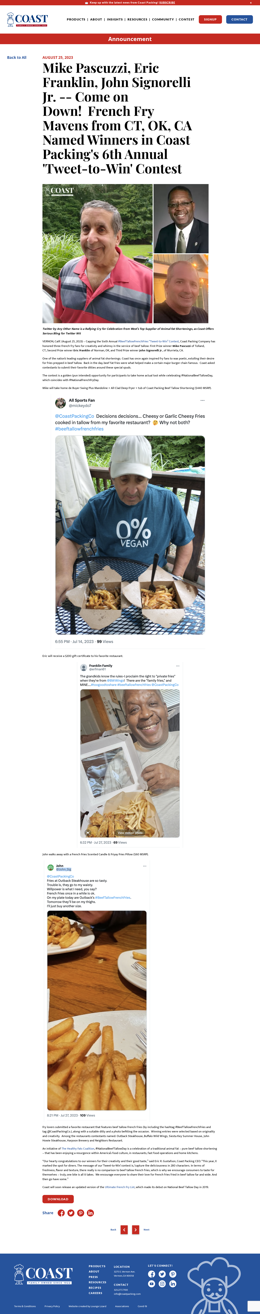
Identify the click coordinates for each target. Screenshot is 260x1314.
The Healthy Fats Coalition (78, 1148)
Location (122, 1266)
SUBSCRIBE (167, 2)
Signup (210, 19)
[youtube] (151, 1283)
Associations (122, 1306)
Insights (115, 19)
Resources (137, 19)
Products (76, 19)
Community (163, 19)
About (96, 19)
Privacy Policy (52, 1306)
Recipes (95, 1287)
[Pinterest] (80, 1212)
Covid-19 (142, 1306)
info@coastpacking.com (127, 1294)
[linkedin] (172, 1283)
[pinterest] (172, 1274)
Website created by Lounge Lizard (87, 1306)
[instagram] (162, 1283)
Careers (95, 1293)
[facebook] (151, 1274)
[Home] (27, 19)
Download (58, 1199)
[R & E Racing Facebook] (151, 1293)
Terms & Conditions (25, 1306)
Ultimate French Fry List (120, 1187)
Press (93, 1276)
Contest (187, 19)
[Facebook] (61, 1212)
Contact (240, 19)
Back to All (16, 57)
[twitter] (162, 1274)
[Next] (135, 1229)
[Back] (124, 1229)
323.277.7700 (121, 1290)
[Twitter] (70, 1212)
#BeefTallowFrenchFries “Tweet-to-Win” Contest (148, 341)
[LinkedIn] (90, 1212)
